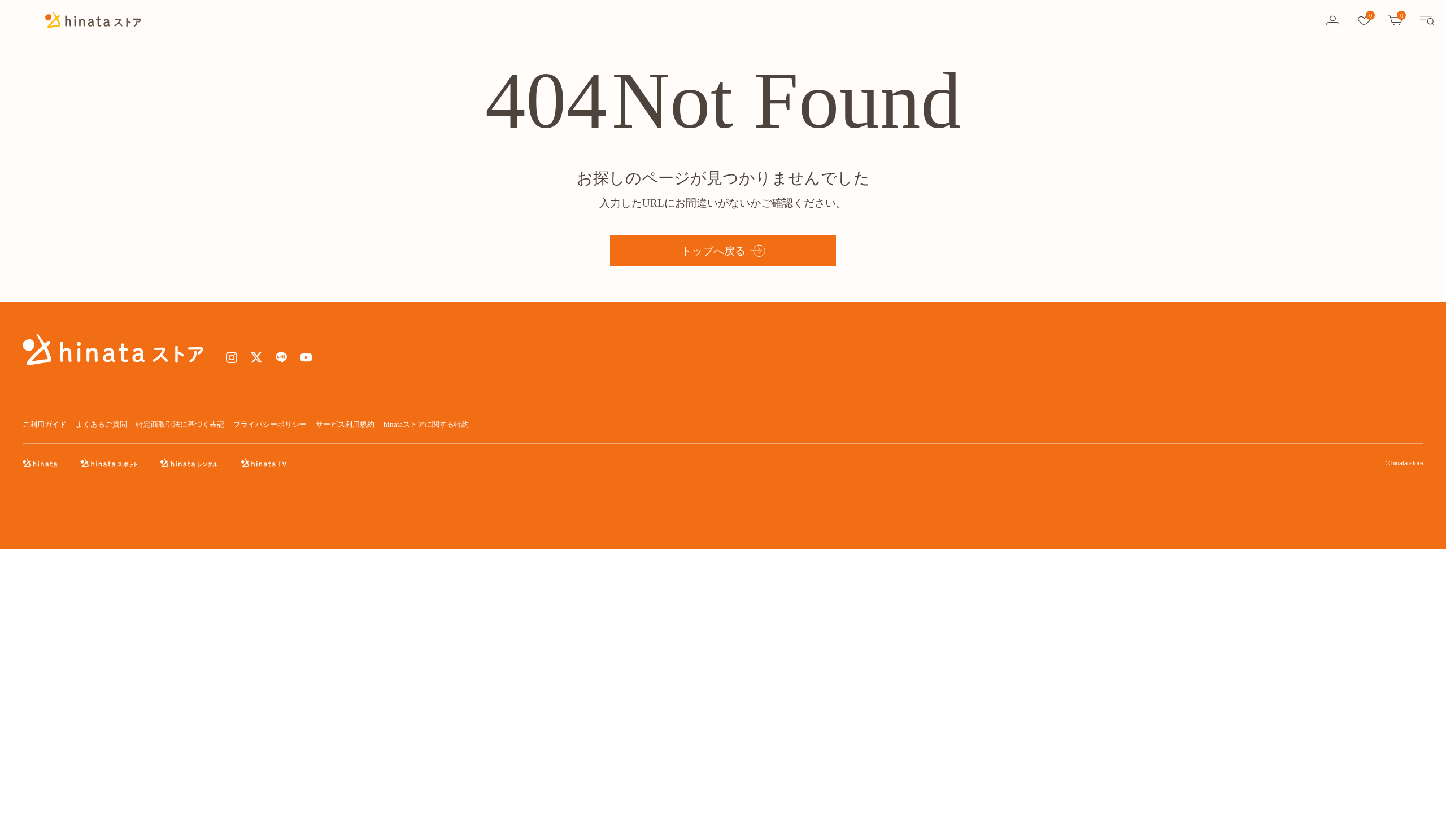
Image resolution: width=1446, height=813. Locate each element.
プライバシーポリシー (270, 424)
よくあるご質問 (101, 424)
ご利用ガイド (45, 424)
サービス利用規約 (345, 424)
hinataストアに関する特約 (426, 424)
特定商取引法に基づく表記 (180, 424)
